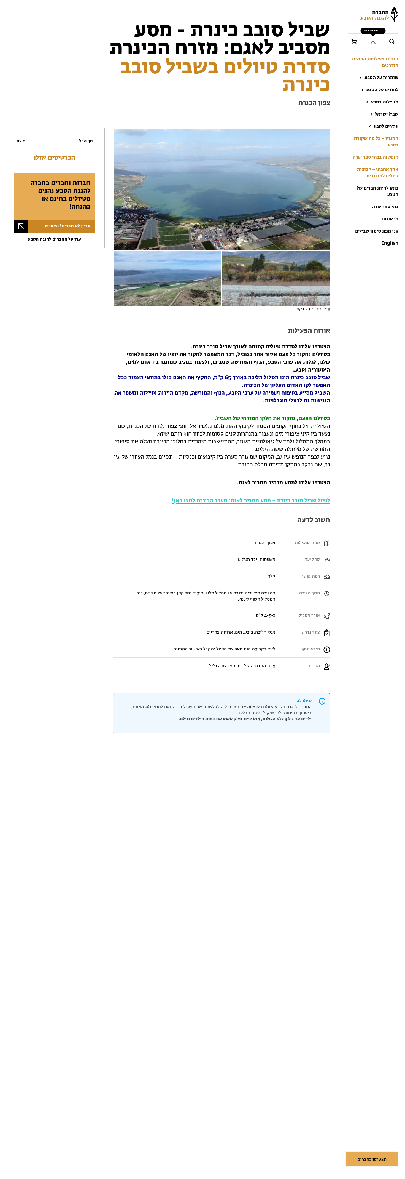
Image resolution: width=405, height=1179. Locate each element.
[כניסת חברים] (373, 41)
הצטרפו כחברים (372, 1159)
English (389, 243)
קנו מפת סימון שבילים (376, 231)
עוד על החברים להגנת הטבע (54, 239)
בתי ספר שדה (385, 207)
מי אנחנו (389, 219)
